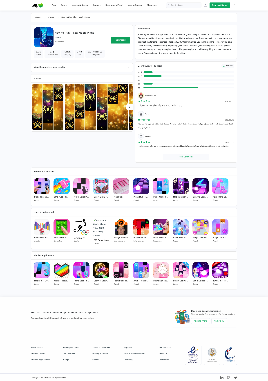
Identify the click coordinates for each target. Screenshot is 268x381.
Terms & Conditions (101, 348)
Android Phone (200, 321)
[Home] (37, 5)
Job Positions (69, 354)
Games (38, 17)
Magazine (152, 5)
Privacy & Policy (100, 354)
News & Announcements (134, 354)
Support (96, 5)
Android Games (38, 354)
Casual (51, 17)
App (54, 5)
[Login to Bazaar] (205, 5)
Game (64, 5)
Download (120, 40)
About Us (163, 354)
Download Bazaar (220, 5)
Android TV (219, 321)
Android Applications (40, 360)
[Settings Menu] (234, 5)
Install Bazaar (37, 348)
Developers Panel (114, 5)
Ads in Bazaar (135, 5)
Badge (66, 360)
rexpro (58, 38)
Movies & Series (80, 5)
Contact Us (164, 360)
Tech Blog (128, 360)
